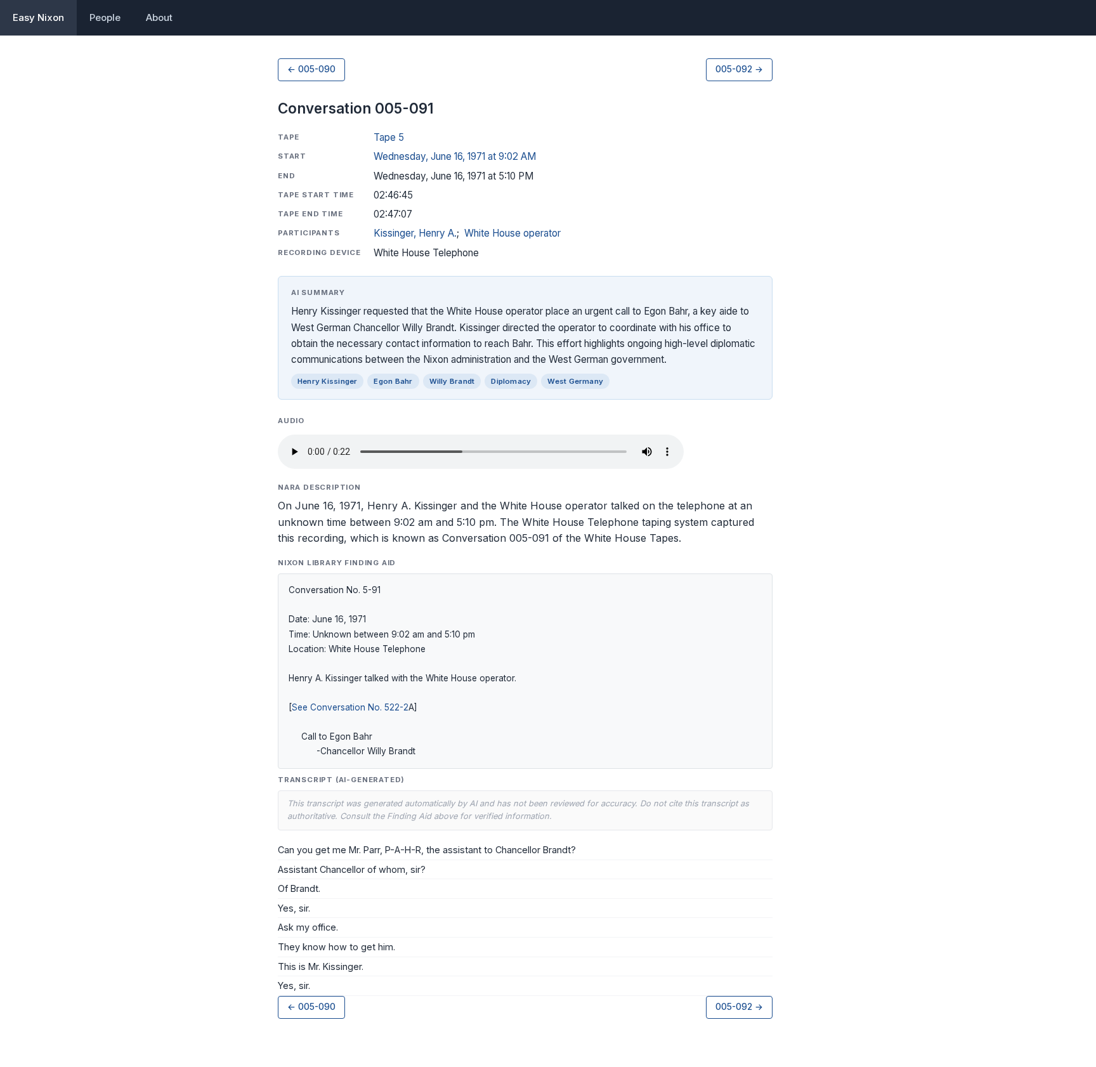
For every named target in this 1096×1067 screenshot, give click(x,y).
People (105, 17)
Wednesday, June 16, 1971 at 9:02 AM (455, 156)
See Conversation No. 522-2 (350, 707)
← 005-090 (311, 69)
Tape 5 (389, 137)
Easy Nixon (38, 17)
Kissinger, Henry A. (415, 233)
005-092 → (739, 69)
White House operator (512, 233)
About (159, 17)
